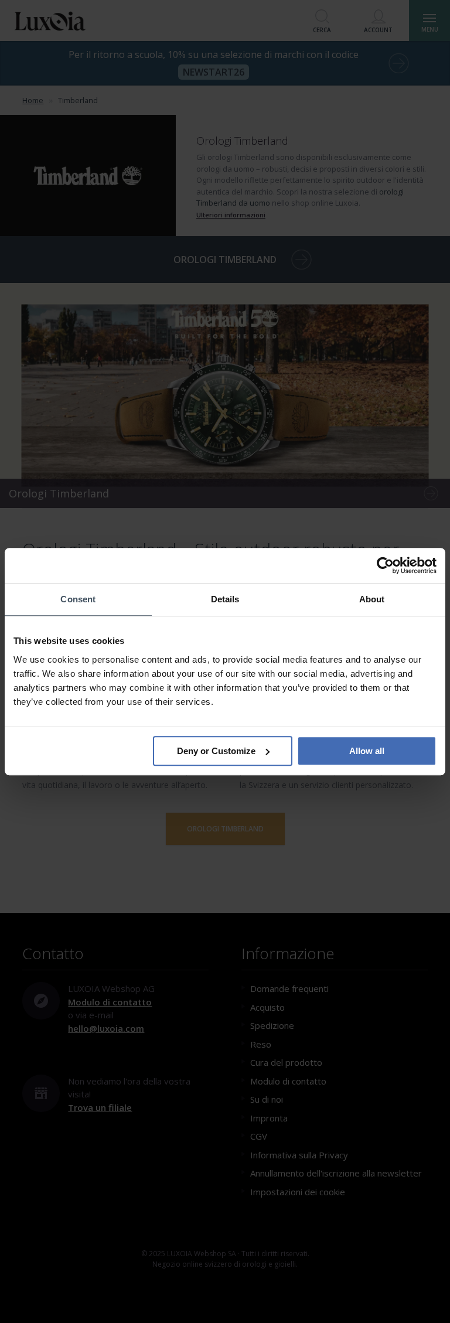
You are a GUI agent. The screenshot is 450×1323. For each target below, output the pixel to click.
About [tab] (372, 599)
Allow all (366, 751)
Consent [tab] (78, 599)
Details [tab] (225, 599)
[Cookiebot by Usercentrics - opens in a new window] (385, 565)
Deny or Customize (216, 751)
